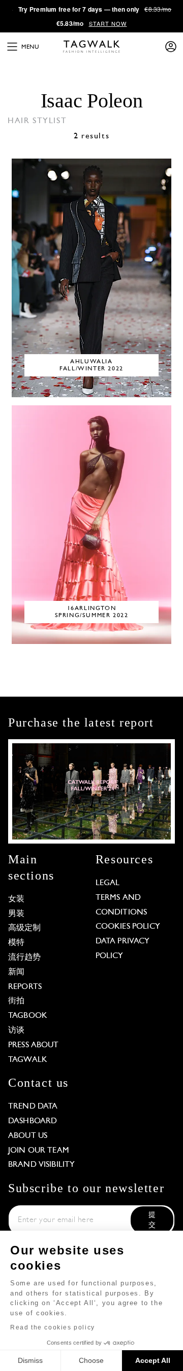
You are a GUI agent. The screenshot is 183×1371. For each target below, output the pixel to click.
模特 (16, 943)
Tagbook (27, 1016)
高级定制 (24, 928)
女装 (16, 899)
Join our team (38, 1151)
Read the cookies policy (52, 1327)
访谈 (16, 1030)
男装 (16, 914)
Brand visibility (41, 1165)
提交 (152, 1220)
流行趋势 (24, 958)
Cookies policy (128, 927)
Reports (25, 987)
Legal (108, 883)
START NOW (108, 23)
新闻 (16, 972)
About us (27, 1136)
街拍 (16, 1001)
